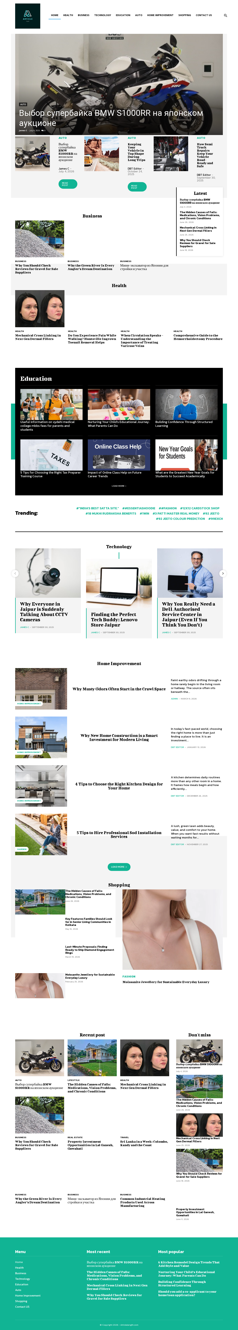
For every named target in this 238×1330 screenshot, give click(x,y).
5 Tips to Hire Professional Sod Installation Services (119, 834)
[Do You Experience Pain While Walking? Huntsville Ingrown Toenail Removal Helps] (92, 308)
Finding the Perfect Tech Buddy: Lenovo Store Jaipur (114, 619)
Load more (118, 486)
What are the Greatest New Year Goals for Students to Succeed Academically (184, 474)
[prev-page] (15, 573)
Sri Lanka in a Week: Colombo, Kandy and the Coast (144, 1143)
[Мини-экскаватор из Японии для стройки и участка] (144, 238)
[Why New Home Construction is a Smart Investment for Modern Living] (41, 737)
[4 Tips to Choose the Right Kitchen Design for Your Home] (41, 786)
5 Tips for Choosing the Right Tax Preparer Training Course (50, 474)
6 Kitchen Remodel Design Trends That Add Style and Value (189, 1264)
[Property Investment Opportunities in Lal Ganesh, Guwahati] (92, 1115)
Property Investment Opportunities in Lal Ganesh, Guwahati (90, 1145)
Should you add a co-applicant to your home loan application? (187, 1293)
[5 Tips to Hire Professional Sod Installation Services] (41, 834)
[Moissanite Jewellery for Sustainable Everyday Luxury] (40, 985)
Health (19, 331)
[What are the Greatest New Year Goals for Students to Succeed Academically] (186, 455)
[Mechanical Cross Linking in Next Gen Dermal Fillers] (39, 308)
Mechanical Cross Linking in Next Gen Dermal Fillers (198, 229)
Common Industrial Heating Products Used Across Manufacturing (142, 1202)
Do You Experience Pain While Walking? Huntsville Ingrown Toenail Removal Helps (92, 339)
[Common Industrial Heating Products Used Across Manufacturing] (144, 1172)
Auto (23, 104)
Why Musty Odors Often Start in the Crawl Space (119, 689)
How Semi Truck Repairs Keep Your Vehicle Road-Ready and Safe (205, 155)
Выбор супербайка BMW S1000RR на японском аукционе (68, 152)
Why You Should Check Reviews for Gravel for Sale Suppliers (36, 269)
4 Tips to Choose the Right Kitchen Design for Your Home (119, 786)
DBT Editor (135, 168)
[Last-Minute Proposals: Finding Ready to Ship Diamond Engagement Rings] (40, 957)
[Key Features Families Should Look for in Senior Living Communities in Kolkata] (40, 929)
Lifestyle (74, 1080)
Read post (65, 184)
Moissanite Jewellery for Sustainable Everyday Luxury (90, 976)
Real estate (75, 1137)
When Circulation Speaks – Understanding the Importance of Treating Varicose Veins (142, 341)
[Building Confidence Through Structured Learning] (186, 404)
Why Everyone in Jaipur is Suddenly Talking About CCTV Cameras (44, 611)
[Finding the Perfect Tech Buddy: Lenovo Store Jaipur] (119, 583)
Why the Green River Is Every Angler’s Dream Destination (91, 267)
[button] (225, 16)
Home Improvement (29, 703)
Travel (124, 1137)
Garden (21, 849)
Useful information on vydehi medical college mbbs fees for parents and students (47, 425)
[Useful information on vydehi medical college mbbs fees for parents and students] (51, 404)
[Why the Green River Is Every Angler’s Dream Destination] (92, 238)
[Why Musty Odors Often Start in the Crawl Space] (41, 689)
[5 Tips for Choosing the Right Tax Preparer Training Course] (51, 455)
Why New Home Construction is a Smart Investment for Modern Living (119, 737)
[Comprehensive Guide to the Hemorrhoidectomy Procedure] (198, 308)
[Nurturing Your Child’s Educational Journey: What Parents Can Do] (119, 404)
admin (174, 698)
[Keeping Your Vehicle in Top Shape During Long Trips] (101, 153)
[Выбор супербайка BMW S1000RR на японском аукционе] (119, 84)
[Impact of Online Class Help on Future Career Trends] (119, 455)
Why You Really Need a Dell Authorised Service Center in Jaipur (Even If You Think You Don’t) (188, 614)
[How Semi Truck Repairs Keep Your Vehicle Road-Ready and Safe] (171, 153)
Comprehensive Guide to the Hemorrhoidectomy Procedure (198, 337)
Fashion (129, 976)
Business (20, 261)
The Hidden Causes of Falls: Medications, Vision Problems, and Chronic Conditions (200, 215)
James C (23, 130)
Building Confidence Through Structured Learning (184, 423)
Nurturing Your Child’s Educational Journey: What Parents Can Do (118, 423)
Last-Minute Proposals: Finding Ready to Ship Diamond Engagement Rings (89, 950)
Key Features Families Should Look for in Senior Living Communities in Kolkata (88, 922)
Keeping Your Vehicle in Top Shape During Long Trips (136, 152)
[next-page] (222, 573)
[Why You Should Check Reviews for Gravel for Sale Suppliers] (39, 238)
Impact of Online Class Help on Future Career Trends (114, 474)
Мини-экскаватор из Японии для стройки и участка (144, 267)
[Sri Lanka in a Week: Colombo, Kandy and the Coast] (144, 1115)
